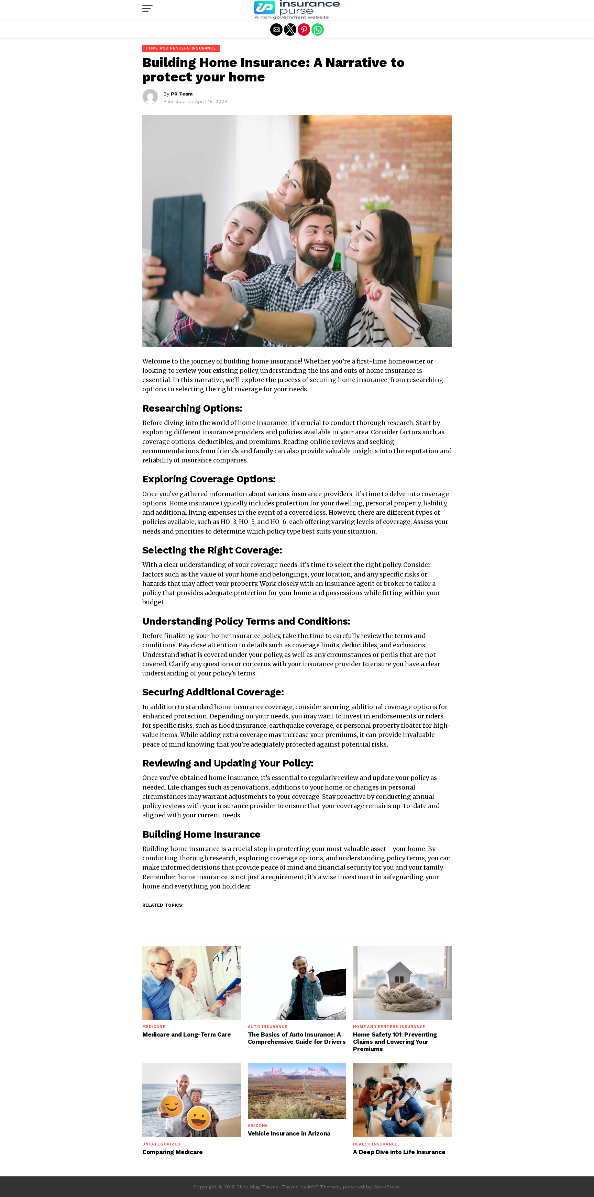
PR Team (181, 94)
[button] (147, 8)
